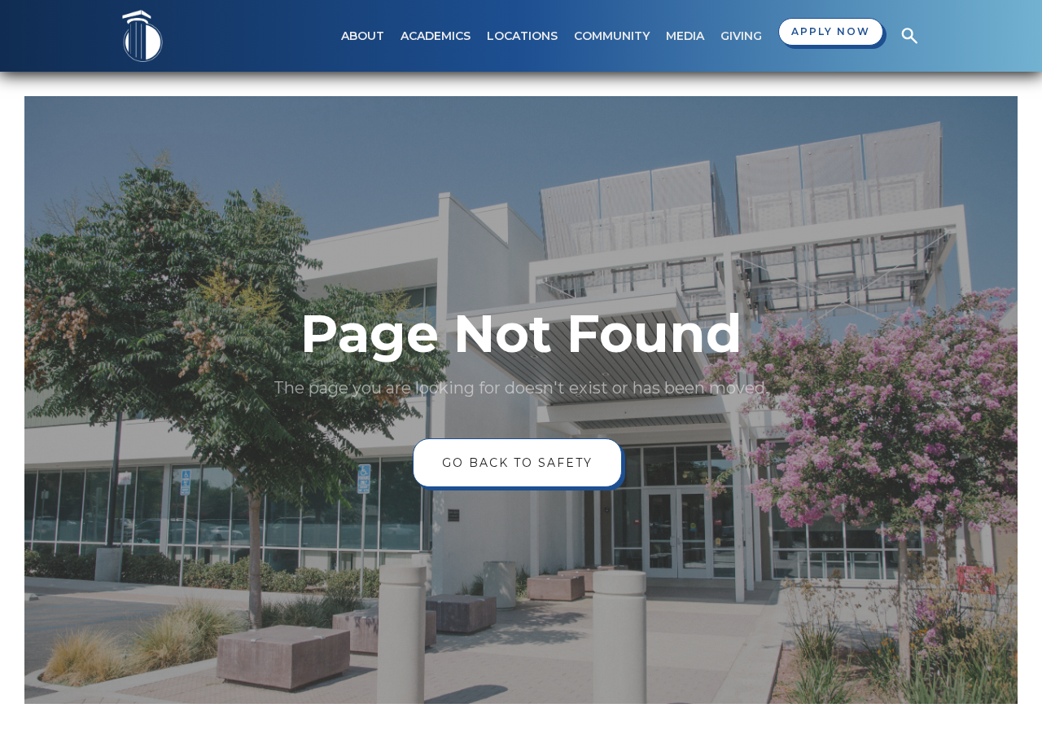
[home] (142, 36)
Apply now (830, 31)
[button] (362, 36)
